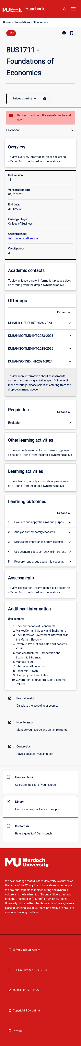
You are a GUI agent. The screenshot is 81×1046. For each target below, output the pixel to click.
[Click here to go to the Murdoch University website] (12, 11)
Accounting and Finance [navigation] (23, 238)
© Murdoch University (26, 949)
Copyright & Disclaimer (27, 1010)
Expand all (64, 312)
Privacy (17, 1030)
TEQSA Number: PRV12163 (30, 970)
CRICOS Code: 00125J (26, 990)
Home (7, 22)
